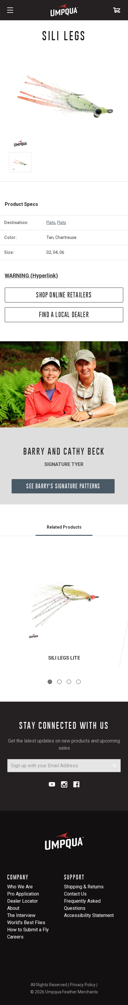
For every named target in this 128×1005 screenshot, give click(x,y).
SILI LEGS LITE (64, 658)
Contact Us (75, 894)
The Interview (21, 915)
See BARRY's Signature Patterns (63, 486)
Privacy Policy (83, 984)
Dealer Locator (22, 901)
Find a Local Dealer (64, 314)
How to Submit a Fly (28, 930)
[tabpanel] (64, 608)
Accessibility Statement (89, 915)
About (13, 908)
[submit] (114, 765)
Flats (50, 222)
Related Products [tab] (64, 527)
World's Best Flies (26, 922)
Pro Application (23, 894)
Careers (15, 937)
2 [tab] (59, 682)
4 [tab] (78, 682)
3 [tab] (69, 682)
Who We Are (20, 887)
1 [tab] (50, 682)
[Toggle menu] (10, 10)
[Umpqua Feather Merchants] (64, 10)
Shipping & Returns (84, 887)
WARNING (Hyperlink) (31, 275)
